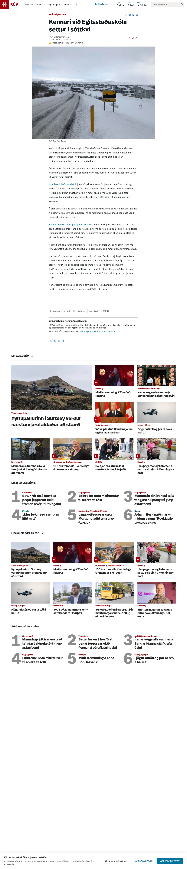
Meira (66, 4)
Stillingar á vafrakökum (116, 861)
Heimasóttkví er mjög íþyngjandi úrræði (69, 224)
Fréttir (27, 4)
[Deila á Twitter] (133, 14)
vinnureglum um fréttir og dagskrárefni (97, 331)
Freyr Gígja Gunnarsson (59, 37)
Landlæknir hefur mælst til (63, 184)
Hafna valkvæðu (143, 861)
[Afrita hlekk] (126, 14)
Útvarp (39, 4)
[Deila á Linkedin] (137, 14)
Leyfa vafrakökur (170, 861)
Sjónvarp (53, 4)
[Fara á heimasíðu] (11, 4)
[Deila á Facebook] (130, 14)
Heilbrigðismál (57, 15)
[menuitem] (32, 4)
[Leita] (181, 4)
